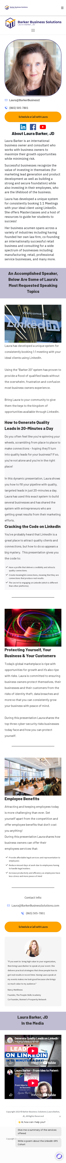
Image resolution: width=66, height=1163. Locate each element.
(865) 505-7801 (18, 108)
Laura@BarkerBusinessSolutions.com (33, 100)
